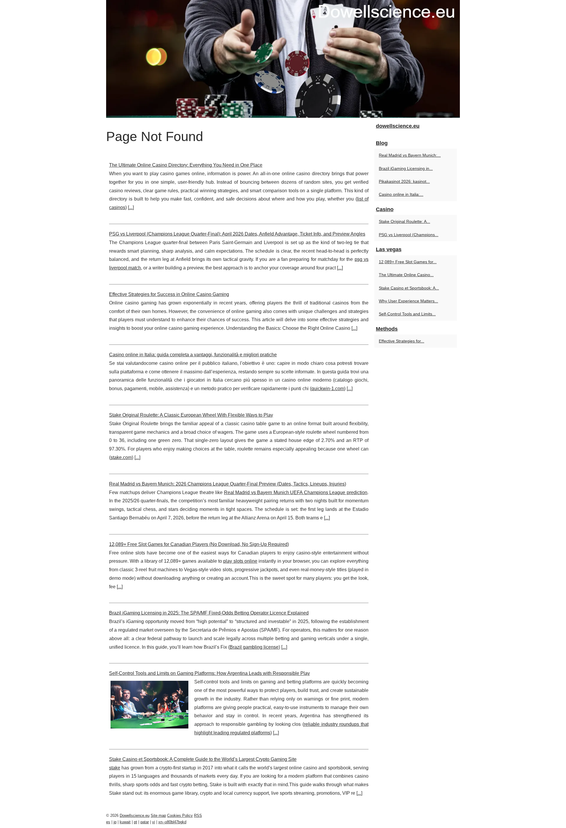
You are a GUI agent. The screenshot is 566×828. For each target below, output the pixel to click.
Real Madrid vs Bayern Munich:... (410, 155)
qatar (144, 822)
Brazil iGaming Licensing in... (406, 168)
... (131, 207)
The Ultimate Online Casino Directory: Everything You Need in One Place (185, 165)
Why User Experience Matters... (408, 301)
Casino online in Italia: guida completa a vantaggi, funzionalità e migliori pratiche (193, 354)
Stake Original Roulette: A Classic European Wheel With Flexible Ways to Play (191, 415)
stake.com (121, 457)
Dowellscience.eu (134, 815)
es (108, 822)
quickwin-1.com (327, 388)
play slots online (240, 561)
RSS (198, 815)
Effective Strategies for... (401, 341)
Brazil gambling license (254, 647)
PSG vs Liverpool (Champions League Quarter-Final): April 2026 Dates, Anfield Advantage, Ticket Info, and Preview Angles (237, 233)
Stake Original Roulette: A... (404, 221)
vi (153, 822)
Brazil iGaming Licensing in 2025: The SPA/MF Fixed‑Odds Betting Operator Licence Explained (209, 612)
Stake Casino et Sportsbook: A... (409, 288)
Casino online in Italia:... (401, 194)
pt (135, 822)
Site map (158, 815)
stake (114, 767)
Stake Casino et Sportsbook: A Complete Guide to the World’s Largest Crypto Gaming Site (203, 759)
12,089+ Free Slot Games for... (408, 261)
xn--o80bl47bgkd (172, 822)
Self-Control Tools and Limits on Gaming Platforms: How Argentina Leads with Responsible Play (209, 673)
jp (114, 822)
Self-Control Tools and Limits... (407, 314)
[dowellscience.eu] (283, 59)
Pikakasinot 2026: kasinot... (404, 181)
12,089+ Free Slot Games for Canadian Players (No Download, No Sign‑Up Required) (199, 544)
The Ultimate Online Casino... (406, 274)
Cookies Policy (180, 815)
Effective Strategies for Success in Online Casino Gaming (169, 294)
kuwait (125, 822)
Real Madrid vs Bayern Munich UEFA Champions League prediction (295, 492)
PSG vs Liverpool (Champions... (408, 234)
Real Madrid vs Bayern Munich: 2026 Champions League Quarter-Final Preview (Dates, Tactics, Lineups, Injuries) (227, 483)
